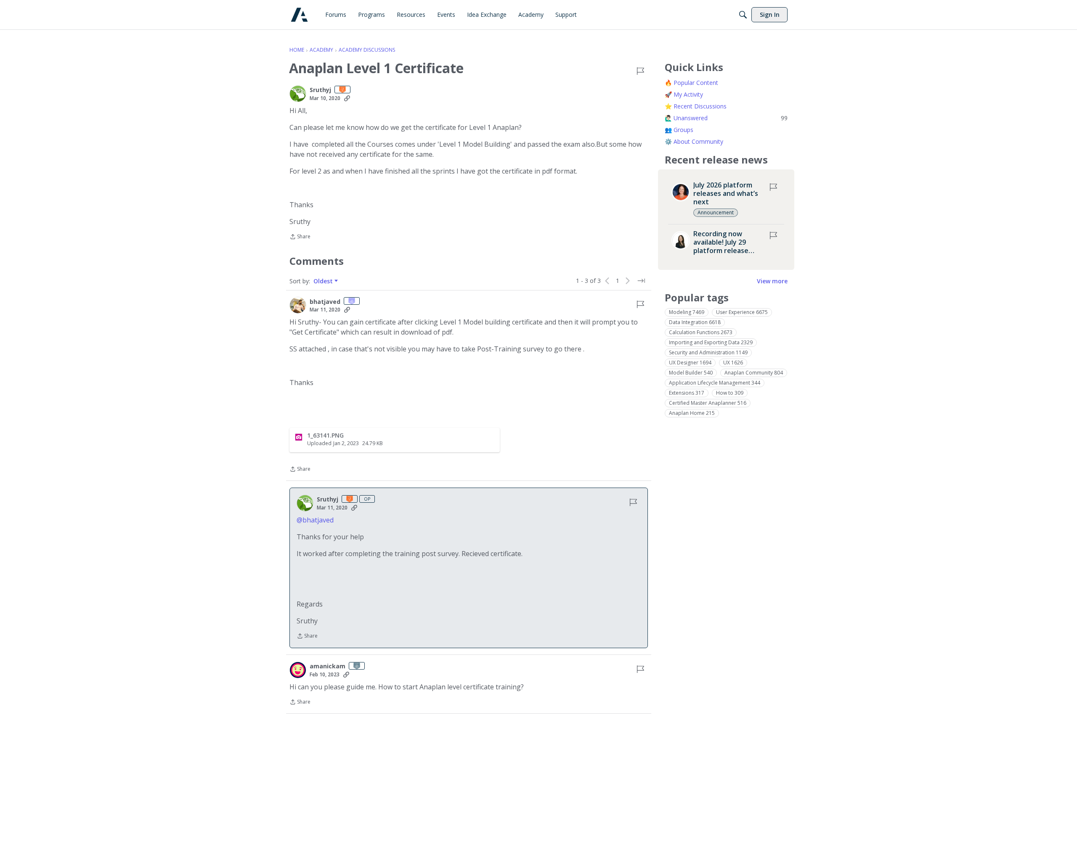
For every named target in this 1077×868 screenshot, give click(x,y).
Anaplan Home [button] (692, 413)
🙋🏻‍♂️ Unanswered (726, 118)
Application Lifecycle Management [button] (714, 382)
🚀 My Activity (684, 94)
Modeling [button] (686, 312)
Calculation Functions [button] (700, 332)
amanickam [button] (327, 666)
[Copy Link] (347, 98)
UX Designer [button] (690, 362)
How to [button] (729, 392)
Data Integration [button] (695, 322)
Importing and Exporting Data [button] (711, 342)
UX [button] (733, 362)
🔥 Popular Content (691, 83)
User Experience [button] (742, 312)
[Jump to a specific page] (641, 281)
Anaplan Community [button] (753, 372)
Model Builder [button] (691, 372)
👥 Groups (679, 130)
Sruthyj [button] (320, 90)
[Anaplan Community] (299, 15)
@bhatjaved (315, 520)
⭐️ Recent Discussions (696, 106)
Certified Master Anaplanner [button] (707, 402)
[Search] (743, 14)
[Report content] (640, 71)
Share (299, 237)
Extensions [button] (686, 392)
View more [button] (772, 281)
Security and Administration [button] (708, 352)
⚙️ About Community (694, 141)
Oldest (323, 281)
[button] (297, 93)
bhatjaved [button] (325, 302)
